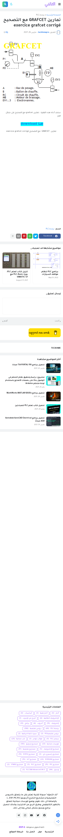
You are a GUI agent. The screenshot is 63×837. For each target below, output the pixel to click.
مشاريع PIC (52, 765)
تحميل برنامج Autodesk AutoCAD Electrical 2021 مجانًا (25, 419)
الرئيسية (49, 832)
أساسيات (26, 713)
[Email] (18, 236)
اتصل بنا (30, 832)
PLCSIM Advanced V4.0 (33, 770)
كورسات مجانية (50, 744)
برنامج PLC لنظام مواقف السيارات (49, 273)
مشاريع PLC (34, 765)
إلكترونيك (53, 724)
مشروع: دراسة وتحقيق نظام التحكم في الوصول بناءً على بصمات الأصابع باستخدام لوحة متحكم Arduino (25, 380)
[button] (59, 4)
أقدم (5, 321)
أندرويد (38, 724)
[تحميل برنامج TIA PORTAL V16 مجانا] (53, 368)
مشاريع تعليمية (26, 749)
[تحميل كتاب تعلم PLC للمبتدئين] (53, 409)
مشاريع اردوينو (29, 744)
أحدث (57, 321)
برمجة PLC (40, 15)
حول (40, 832)
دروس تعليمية (32, 729)
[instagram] (25, 815)
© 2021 (22, 827)
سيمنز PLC (52, 739)
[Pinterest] (24, 236)
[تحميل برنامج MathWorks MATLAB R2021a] (53, 396)
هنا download (32, 124)
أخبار (55, 713)
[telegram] (18, 815)
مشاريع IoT (29, 760)
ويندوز (54, 770)
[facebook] (44, 815)
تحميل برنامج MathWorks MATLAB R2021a (26, 393)
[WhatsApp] (29, 236)
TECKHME (56, 348)
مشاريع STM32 (15, 765)
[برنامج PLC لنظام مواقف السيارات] (47, 260)
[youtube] (31, 815)
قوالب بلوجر (35, 739)
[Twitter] (35, 236)
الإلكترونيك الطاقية (49, 718)
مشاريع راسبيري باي (49, 754)
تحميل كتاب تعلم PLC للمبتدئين (30, 406)
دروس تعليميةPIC (50, 734)
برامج (24, 724)
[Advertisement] (31, 566)
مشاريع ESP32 (27, 754)
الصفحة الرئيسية (54, 15)
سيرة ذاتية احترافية (27, 734)
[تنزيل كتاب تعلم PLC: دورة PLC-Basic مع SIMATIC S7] (16, 260)
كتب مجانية (18, 739)
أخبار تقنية (41, 713)
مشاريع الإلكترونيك (49, 749)
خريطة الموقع (16, 832)
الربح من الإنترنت (27, 718)
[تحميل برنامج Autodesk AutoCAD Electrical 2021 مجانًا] (53, 421)
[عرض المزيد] (12, 236)
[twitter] (37, 815)
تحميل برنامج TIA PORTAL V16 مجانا (28, 365)
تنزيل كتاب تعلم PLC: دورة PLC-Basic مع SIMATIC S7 (17, 274)
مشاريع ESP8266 (49, 760)
